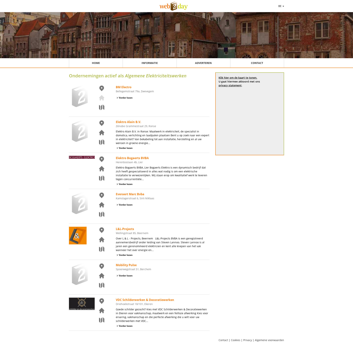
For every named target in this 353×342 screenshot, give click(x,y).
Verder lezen (126, 97)
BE (280, 6)
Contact (257, 63)
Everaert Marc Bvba (130, 194)
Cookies (235, 340)
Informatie (150, 63)
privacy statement (230, 85)
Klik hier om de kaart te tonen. (238, 77)
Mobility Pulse (126, 265)
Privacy (247, 340)
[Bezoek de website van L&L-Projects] (99, 239)
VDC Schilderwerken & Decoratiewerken (145, 300)
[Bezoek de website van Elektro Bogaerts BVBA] (99, 168)
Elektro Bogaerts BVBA (132, 158)
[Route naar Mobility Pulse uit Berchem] (99, 285)
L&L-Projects (125, 229)
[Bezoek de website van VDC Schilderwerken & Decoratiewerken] (99, 310)
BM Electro (123, 87)
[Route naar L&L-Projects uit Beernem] (99, 249)
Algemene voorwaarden (269, 340)
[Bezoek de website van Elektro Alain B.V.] (99, 132)
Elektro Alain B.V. (128, 122)
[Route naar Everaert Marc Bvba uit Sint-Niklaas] (99, 214)
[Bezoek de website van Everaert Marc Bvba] (99, 204)
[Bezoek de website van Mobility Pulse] (99, 275)
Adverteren (203, 63)
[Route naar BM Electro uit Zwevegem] (99, 107)
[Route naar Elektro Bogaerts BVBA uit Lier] (99, 178)
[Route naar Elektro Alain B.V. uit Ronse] (99, 142)
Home (96, 63)
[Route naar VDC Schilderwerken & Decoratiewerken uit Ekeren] (99, 320)
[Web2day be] (173, 6)
